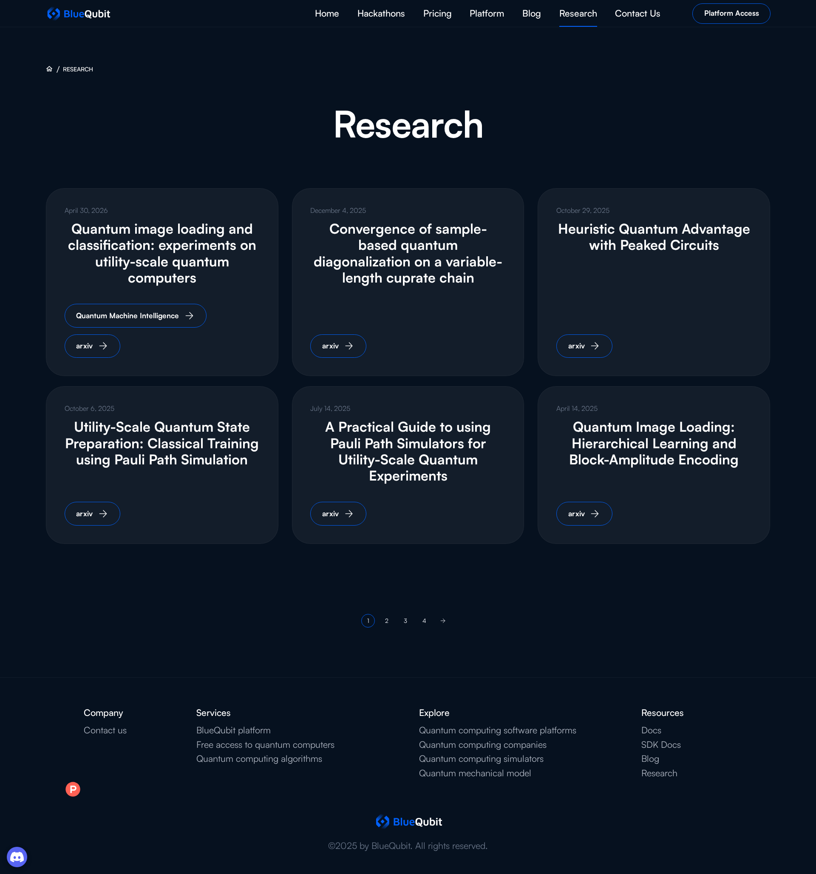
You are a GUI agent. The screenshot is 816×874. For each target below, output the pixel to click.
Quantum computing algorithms (259, 758)
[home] (77, 13)
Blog (531, 13)
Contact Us (637, 13)
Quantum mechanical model (475, 772)
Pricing (437, 13)
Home (327, 13)
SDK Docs (661, 744)
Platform (487, 13)
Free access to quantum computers (265, 744)
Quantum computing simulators (481, 758)
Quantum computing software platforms (497, 729)
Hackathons (381, 13)
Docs (651, 729)
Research (578, 13)
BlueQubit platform (233, 729)
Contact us (105, 729)
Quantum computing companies (483, 744)
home (49, 69)
